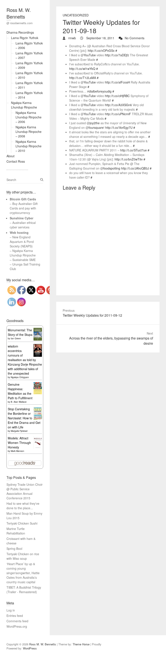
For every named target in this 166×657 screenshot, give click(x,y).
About (10, 156)
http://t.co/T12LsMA (82, 77)
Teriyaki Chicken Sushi (21, 523)
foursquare (96, 127)
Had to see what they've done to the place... (22, 505)
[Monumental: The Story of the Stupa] (38, 330)
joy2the (95, 123)
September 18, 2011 (99, 38)
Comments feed (17, 621)
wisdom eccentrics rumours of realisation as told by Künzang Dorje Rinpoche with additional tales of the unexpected (25, 360)
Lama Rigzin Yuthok (24, 38)
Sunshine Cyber (21, 218)
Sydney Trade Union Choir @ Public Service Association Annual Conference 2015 (24, 491)
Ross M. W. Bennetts (18, 13)
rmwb (71, 38)
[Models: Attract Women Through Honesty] (38, 438)
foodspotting (111, 168)
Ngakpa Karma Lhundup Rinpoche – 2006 (29, 117)
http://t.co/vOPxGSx (101, 50)
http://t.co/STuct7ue (133, 150)
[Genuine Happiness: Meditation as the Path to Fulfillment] (38, 384)
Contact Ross (15, 161)
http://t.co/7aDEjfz (117, 55)
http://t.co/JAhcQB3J (135, 168)
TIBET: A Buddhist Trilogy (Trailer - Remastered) (23, 589)
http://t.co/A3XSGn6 (118, 105)
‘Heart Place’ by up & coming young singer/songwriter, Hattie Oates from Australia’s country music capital (23, 573)
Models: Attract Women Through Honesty (19, 442)
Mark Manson (17, 451)
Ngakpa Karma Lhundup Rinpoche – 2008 (29, 131)
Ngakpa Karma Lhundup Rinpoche (24, 105)
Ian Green (16, 338)
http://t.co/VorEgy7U (118, 127)
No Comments (134, 38)
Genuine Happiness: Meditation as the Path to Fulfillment (20, 391)
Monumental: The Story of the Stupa (20, 332)
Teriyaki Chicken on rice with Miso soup (22, 556)
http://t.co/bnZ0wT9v (129, 159)
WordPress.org (16, 626)
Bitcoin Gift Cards (23, 199)
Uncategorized (76, 15)
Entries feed (14, 615)
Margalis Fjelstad (19, 430)
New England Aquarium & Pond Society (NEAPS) (22, 241)
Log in (10, 610)
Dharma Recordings (20, 32)
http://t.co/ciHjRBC (117, 96)
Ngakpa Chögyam (20, 377)
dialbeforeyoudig (100, 91)
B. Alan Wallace (19, 401)
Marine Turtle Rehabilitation (15, 531)
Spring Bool (14, 548)
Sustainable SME (24, 260)
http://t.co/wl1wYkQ (82, 68)
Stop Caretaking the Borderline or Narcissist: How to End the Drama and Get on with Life (24, 418)
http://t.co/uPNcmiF (118, 114)
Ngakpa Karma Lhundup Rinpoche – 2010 (29, 146)
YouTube (90, 55)
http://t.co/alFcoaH (117, 82)
